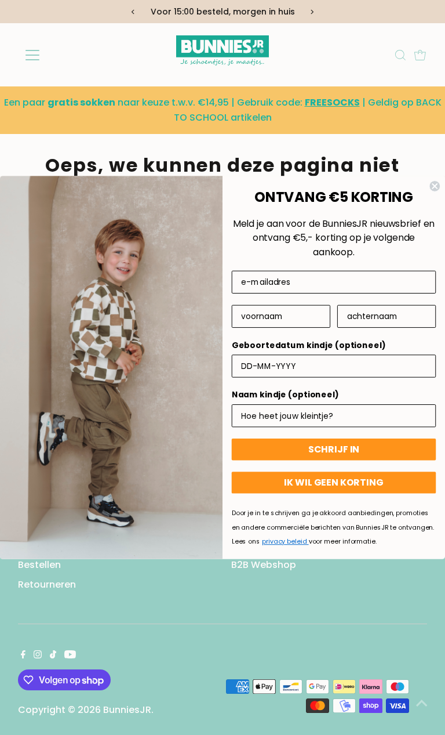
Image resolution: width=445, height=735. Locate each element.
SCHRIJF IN (334, 449)
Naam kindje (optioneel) (285, 394)
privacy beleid (285, 541)
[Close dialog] (434, 186)
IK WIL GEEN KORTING (333, 482)
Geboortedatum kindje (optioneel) (309, 345)
